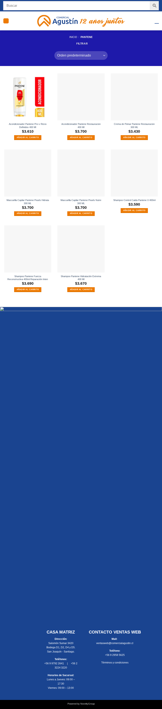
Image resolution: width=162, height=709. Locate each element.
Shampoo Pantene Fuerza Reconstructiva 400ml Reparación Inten (27, 278)
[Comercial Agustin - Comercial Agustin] (81, 21)
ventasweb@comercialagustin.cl (114, 643)
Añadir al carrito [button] (28, 137)
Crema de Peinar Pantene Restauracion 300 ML (134, 125)
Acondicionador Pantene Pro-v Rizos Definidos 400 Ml (28, 125)
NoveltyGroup (87, 703)
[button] (6, 21)
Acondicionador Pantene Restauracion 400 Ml (81, 125)
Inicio (73, 37)
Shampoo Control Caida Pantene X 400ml (134, 200)
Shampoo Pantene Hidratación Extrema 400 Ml (81, 278)
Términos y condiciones (114, 662)
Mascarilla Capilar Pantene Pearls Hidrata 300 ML (28, 202)
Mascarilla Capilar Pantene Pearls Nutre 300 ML (81, 202)
